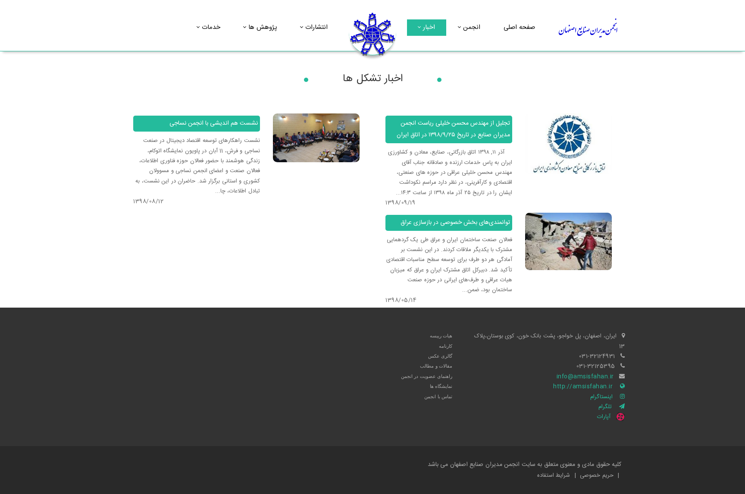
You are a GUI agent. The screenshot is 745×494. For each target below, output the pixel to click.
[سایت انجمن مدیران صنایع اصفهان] (372, 34)
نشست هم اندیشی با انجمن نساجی (213, 123)
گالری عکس (440, 356)
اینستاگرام (601, 397)
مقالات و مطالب (436, 365)
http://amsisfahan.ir (583, 386)
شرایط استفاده (553, 475)
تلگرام (605, 407)
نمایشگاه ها (441, 386)
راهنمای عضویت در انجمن (427, 376)
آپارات (603, 417)
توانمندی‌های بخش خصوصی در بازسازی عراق (455, 222)
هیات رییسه (441, 335)
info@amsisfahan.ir (585, 376)
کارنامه (445, 346)
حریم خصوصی (597, 475)
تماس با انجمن (438, 396)
